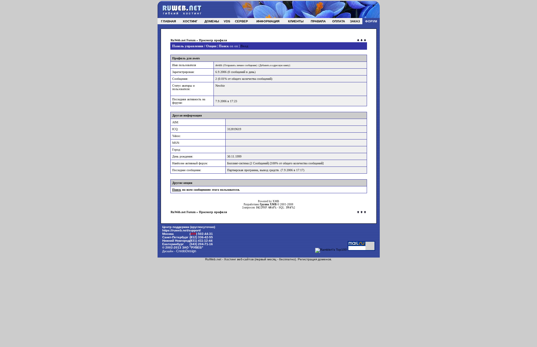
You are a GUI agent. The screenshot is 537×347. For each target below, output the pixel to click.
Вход (244, 46)
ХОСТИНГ (190, 21)
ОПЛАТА (338, 21)
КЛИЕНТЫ (296, 21)
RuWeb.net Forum (183, 40)
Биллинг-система (238, 163)
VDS (227, 21)
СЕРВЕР (241, 21)
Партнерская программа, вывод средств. (253, 170)
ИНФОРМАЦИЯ (267, 21)
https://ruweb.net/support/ (181, 230)
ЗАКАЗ (355, 21)
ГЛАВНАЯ (168, 21)
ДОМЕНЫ (211, 21)
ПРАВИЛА (318, 21)
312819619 (234, 129)
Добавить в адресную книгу (274, 65)
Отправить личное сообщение (240, 65)
